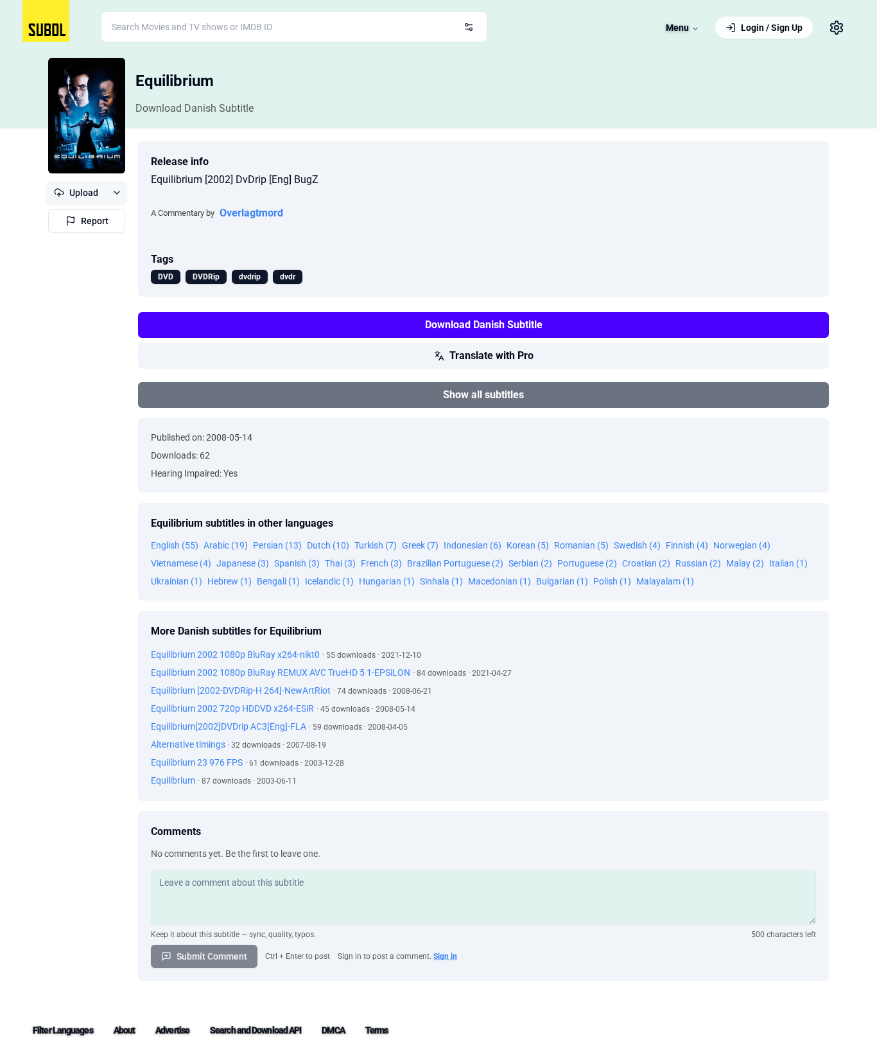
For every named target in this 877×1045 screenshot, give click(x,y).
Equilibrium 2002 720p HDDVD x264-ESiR (232, 708)
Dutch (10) (328, 545)
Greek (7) (420, 545)
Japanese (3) (242, 563)
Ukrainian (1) (176, 581)
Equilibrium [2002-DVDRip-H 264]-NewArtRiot (241, 690)
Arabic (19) (226, 545)
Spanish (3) (297, 563)
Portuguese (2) (587, 563)
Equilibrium (174, 81)
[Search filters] (468, 27)
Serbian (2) (530, 563)
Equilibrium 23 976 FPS (197, 762)
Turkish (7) (375, 545)
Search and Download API (255, 1030)
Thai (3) (340, 563)
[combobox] (294, 27)
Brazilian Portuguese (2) (455, 563)
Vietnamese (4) (181, 563)
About (124, 1030)
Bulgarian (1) (562, 581)
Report (95, 221)
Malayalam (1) (665, 581)
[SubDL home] (45, 21)
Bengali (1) (278, 581)
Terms (376, 1030)
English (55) (174, 545)
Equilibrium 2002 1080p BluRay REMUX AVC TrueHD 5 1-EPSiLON (280, 672)
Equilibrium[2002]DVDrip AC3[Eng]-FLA (228, 726)
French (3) (381, 563)
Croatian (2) (646, 563)
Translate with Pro (491, 355)
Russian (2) (698, 563)
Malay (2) (745, 563)
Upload (83, 193)
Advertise (172, 1030)
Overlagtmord (251, 213)
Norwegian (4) (741, 545)
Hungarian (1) (387, 581)
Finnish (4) (687, 545)
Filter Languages (63, 1030)
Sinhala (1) (441, 581)
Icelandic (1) (329, 581)
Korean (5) (528, 545)
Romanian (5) (581, 545)
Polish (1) (612, 581)
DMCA (333, 1030)
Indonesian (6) (472, 545)
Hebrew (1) (229, 581)
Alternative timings (189, 744)
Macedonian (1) (499, 581)
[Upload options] (116, 192)
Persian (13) (277, 545)
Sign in (445, 956)
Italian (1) (788, 563)
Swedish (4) (637, 545)
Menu (677, 27)
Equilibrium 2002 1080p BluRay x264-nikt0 (235, 654)
